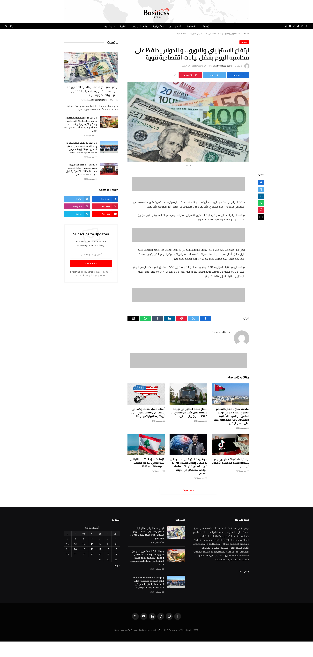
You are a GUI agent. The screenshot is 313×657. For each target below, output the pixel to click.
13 (75, 544)
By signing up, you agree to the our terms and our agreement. (89, 273)
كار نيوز (123, 26)
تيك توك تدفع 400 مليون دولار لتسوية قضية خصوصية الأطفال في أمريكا (230, 463)
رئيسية (206, 26)
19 (83, 549)
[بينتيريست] (261, 210)
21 (67, 549)
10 (100, 544)
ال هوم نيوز (175, 26)
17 (100, 549)
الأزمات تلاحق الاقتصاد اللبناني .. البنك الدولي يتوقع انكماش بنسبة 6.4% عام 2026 (146, 463)
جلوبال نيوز (109, 26)
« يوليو (117, 565)
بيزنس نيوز (192, 26)
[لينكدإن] (261, 196)
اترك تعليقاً (188, 491)
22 (115, 554)
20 (75, 549)
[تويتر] (261, 189)
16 (107, 549)
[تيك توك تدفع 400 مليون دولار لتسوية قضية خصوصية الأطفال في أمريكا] (230, 444)
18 (92, 549)
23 (107, 554)
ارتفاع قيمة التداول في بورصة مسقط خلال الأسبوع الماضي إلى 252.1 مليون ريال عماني (188, 412)
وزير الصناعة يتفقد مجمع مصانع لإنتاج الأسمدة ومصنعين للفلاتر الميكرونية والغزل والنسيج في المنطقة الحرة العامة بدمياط (81, 147)
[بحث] (11, 26)
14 (67, 544)
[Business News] (156, 13)
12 (83, 544)
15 (115, 549)
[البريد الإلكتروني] (261, 217)
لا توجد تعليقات (197, 65)
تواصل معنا (244, 571)
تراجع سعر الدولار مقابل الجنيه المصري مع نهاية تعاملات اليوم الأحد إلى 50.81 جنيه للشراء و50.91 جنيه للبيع (92, 91)
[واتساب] (261, 203)
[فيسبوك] (261, 183)
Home (246, 33)
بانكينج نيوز (158, 26)
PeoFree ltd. (160, 630)
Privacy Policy (89, 275)
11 (92, 544)
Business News (224, 65)
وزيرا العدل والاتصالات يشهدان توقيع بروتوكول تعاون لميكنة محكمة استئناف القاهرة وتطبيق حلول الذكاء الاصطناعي (81, 169)
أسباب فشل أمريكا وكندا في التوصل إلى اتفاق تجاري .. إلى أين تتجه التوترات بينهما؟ (148, 412)
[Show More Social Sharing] (175, 75)
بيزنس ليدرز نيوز (140, 26)
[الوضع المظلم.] (6, 26)
